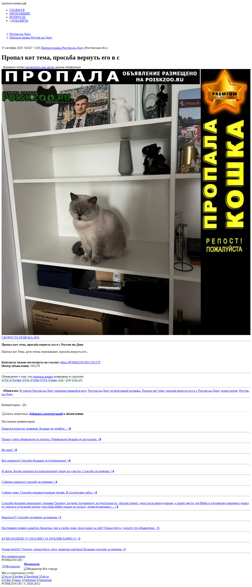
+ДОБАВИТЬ (18, 20)
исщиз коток (229, 390)
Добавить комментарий (46, 413)
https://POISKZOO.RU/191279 (80, 362)
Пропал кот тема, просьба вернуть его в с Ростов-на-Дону (180, 390)
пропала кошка (43, 376)
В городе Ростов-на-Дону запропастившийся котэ (53, 390)
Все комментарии (13, 556)
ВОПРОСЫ (17, 17)
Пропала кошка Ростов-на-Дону (62, 47)
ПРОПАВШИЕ (19, 13)
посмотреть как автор (39, 67)
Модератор (32, 564)
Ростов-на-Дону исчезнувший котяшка (114, 390)
